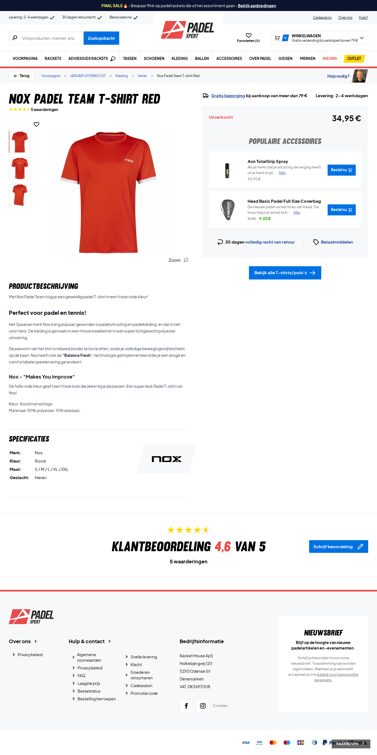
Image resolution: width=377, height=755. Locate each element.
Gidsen (285, 58)
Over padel (260, 58)
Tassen (130, 58)
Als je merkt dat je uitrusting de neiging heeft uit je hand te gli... (284, 170)
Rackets (53, 58)
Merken (307, 58)
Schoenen (154, 58)
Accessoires (229, 58)
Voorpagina (25, 58)
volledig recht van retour (270, 241)
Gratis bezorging (228, 95)
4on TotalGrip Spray (268, 161)
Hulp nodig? (338, 75)
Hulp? (363, 17)
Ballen (202, 58)
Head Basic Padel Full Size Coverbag (284, 201)
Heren (142, 76)
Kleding (180, 58)
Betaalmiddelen (337, 241)
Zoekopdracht (101, 38)
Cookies (220, 705)
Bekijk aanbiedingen (257, 5)
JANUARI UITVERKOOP (88, 76)
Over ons (345, 17)
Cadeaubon (322, 17)
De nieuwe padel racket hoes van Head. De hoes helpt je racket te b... (283, 210)
